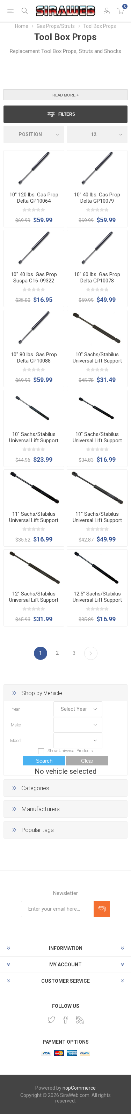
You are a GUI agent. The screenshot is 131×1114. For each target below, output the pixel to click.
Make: (16, 724)
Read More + (65, 95)
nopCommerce (79, 1088)
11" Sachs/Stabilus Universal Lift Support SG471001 (97, 520)
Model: (16, 740)
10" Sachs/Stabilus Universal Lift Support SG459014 (33, 440)
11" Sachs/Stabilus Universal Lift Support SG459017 (33, 520)
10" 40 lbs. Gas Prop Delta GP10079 (97, 198)
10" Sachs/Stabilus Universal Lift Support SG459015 (97, 440)
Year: (16, 709)
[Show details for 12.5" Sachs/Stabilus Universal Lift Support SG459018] (97, 567)
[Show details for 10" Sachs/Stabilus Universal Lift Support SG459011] (97, 328)
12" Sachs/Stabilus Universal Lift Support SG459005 (33, 600)
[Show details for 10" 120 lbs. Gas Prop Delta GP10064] (34, 168)
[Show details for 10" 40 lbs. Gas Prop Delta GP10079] (97, 168)
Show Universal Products (70, 750)
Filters (66, 114)
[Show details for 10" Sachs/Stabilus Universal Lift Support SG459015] (97, 408)
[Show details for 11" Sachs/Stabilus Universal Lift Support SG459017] (34, 488)
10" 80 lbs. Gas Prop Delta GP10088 (34, 357)
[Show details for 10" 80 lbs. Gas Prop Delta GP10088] (34, 328)
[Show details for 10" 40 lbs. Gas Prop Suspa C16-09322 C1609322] (34, 248)
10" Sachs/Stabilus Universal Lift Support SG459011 (97, 360)
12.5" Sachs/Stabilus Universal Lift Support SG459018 (97, 600)
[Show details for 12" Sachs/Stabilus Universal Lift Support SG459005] (34, 567)
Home (21, 26)
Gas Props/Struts (56, 26)
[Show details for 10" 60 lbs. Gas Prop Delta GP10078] (97, 248)
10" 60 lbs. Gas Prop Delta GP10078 (97, 277)
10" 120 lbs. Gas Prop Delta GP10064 (33, 198)
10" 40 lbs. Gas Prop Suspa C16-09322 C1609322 (34, 280)
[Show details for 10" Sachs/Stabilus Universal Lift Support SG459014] (34, 408)
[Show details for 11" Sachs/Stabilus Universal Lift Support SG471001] (97, 488)
